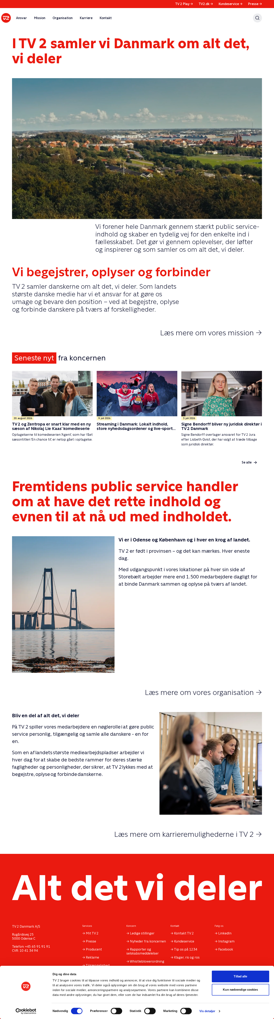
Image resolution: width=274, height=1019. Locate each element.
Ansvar (21, 18)
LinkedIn (224, 933)
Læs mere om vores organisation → (203, 692)
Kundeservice (231, 4)
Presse (255, 4)
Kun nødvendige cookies (240, 989)
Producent (94, 949)
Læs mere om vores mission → (211, 332)
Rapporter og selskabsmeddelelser (142, 951)
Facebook (225, 949)
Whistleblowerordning (147, 961)
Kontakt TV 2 (184, 933)
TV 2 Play (184, 4)
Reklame (92, 957)
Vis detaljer (207, 1011)
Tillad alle (240, 976)
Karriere (86, 18)
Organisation (63, 18)
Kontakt (106, 18)
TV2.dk (206, 4)
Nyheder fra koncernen (148, 941)
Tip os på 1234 (185, 949)
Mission (39, 18)
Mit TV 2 (92, 933)
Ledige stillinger (142, 933)
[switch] (116, 1011)
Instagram (226, 941)
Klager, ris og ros (187, 957)
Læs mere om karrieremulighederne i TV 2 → (188, 834)
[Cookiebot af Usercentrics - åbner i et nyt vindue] (26, 1011)
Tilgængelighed (98, 965)
